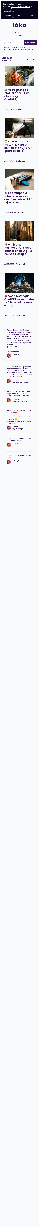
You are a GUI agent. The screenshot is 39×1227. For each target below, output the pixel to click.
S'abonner (30, 42)
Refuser (32, 16)
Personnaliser (20, 16)
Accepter (7, 16)
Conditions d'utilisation (11, 9)
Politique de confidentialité (20, 7)
